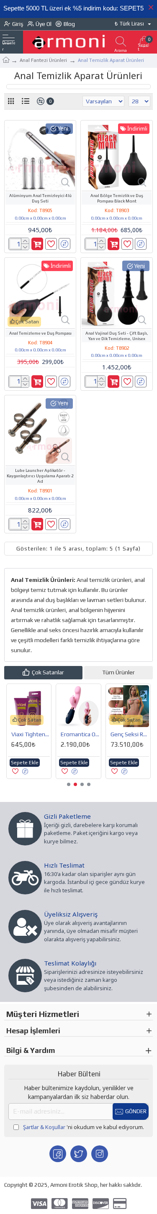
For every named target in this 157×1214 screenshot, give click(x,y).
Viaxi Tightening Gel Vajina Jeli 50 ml (30, 734)
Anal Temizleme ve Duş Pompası (40, 333)
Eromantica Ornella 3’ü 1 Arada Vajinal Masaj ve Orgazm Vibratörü (80, 734)
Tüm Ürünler (118, 672)
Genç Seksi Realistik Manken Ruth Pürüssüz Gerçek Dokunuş (130, 734)
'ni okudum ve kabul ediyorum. (83, 1127)
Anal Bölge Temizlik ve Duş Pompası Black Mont (116, 198)
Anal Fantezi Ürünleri (43, 60)
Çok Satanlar (48, 672)
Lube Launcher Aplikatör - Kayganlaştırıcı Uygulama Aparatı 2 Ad (40, 476)
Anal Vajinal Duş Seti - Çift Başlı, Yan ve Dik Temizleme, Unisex (116, 336)
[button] (68, 784)
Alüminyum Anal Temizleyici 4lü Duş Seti (40, 198)
